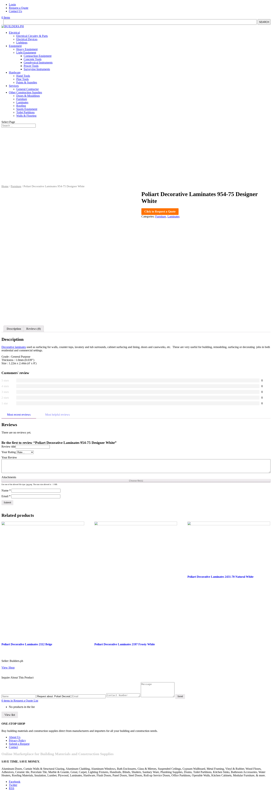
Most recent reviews (19, 414)
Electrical (14, 32)
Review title (8, 446)
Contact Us (15, 11)
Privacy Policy (17, 740)
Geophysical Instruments (38, 62)
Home (5, 186)
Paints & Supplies (26, 82)
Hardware (15, 72)
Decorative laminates (13, 347)
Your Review (9, 457)
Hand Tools (23, 75)
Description (14, 328)
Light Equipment (26, 52)
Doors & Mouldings (28, 95)
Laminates (22, 102)
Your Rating (8, 452)
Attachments (8, 477)
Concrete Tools (32, 59)
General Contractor (27, 89)
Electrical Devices (26, 39)
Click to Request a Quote (160, 211)
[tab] (14, 329)
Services (14, 85)
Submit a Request (19, 743)
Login (12, 4)
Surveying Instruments (37, 69)
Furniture (21, 99)
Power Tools (31, 65)
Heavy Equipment (27, 49)
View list (9, 714)
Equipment (15, 45)
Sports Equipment (26, 109)
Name (6, 490)
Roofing (21, 105)
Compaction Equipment (37, 55)
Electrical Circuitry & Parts (32, 35)
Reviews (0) (33, 328)
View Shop (8, 667)
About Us (14, 737)
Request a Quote (18, 7)
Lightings (21, 42)
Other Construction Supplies (25, 92)
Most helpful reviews (57, 414)
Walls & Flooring (26, 115)
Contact (13, 747)
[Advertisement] (136, 157)
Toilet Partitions (25, 112)
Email (6, 496)
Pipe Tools (22, 79)
